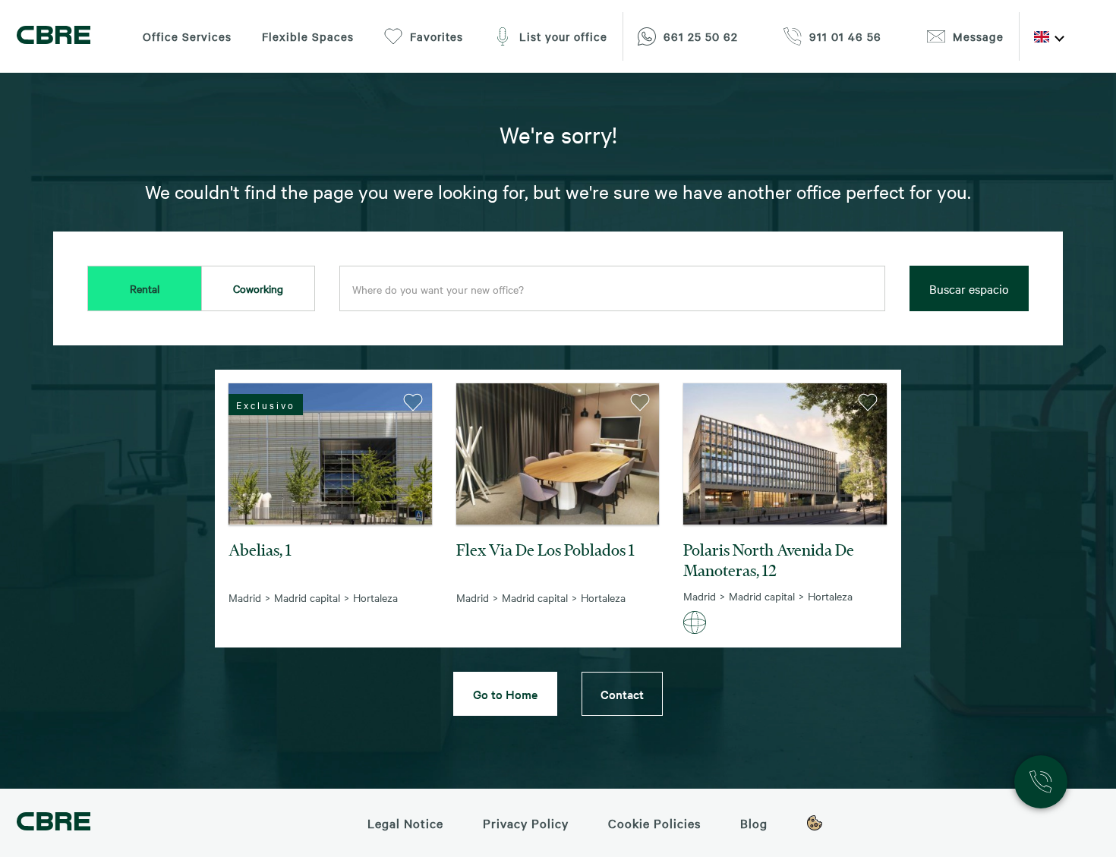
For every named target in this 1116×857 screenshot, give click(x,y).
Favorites (436, 36)
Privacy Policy (526, 822)
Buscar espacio (969, 288)
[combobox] (612, 289)
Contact (622, 693)
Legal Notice (405, 822)
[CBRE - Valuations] (53, 823)
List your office (563, 36)
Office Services (187, 36)
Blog (754, 822)
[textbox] (612, 289)
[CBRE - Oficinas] (53, 37)
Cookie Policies (654, 822)
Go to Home (505, 693)
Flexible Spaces (308, 36)
